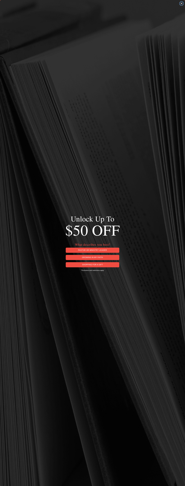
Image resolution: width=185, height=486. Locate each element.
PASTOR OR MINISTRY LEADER (92, 250)
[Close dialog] (181, 3)
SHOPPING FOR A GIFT (92, 265)
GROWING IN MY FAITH (92, 257)
